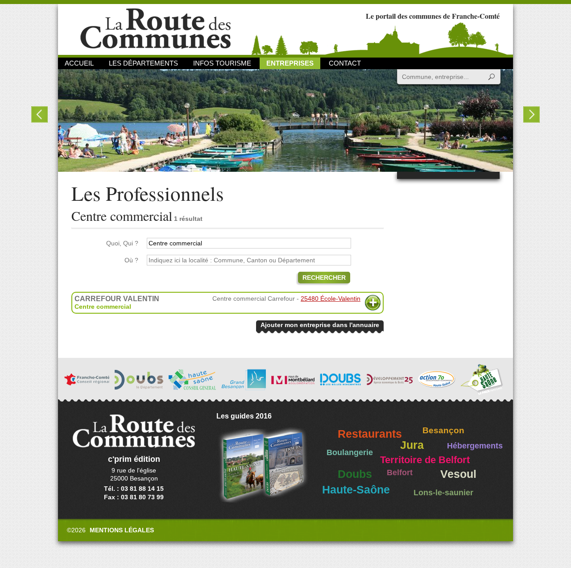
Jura (412, 445)
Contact (345, 63)
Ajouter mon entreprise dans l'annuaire (320, 324)
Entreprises (290, 63)
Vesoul (458, 474)
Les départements (143, 63)
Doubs (355, 474)
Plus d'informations (373, 303)
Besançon (443, 430)
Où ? (131, 260)
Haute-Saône (356, 490)
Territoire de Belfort (425, 460)
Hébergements (475, 445)
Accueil (79, 63)
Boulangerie (350, 452)
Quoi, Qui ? (122, 243)
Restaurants (370, 434)
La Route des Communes (155, 29)
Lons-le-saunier (443, 492)
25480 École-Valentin (330, 298)
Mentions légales (122, 530)
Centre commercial (102, 306)
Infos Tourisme (222, 63)
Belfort (400, 472)
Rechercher (324, 277)
